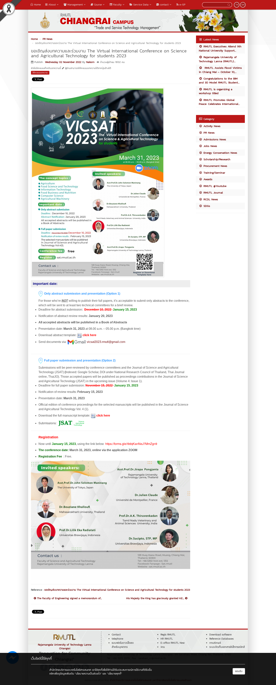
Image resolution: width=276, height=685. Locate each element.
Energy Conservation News (219, 152)
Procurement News (214, 166)
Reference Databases (221, 639)
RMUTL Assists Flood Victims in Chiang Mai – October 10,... (220, 70)
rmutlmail (215, 643)
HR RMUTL (167, 639)
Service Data (140, 5)
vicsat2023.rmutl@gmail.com (106, 341)
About (52, 5)
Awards (207, 179)
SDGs (206, 206)
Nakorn (90, 62)
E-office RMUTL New (173, 643)
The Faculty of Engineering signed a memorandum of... (69, 598)
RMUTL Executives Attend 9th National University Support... (220, 48)
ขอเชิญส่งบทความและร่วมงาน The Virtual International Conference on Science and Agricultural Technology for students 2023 (117, 590)
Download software (220, 635)
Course (97, 5)
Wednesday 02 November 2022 (63, 62)
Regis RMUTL (168, 635)
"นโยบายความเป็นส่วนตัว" (88, 674)
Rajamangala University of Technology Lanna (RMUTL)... (218, 59)
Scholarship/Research (216, 159)
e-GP (182, 5)
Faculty (117, 5)
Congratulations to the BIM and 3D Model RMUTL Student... (219, 80)
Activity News (211, 126)
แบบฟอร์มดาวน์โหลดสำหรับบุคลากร (123, 645)
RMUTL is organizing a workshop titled (215, 91)
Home (37, 5)
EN (243, 4)
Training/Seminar (213, 172)
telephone (117, 639)
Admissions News (214, 139)
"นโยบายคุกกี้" (114, 674)
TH (236, 4)
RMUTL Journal (212, 192)
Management (74, 5)
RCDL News (210, 199)
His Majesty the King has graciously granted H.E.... (155, 598)
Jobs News (209, 146)
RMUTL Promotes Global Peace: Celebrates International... (219, 102)
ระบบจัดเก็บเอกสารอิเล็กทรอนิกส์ (227, 647)
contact (164, 5)
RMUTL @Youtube (214, 186)
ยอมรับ (239, 671)
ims (163, 647)
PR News (208, 132)
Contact (116, 635)
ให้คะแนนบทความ (40, 72)
